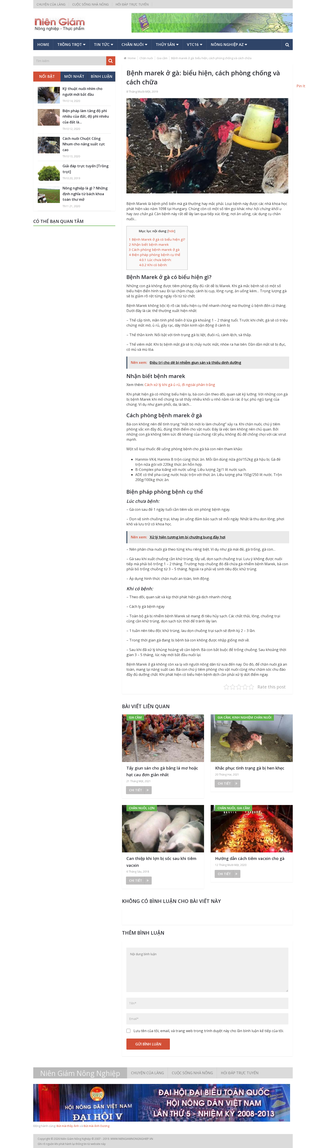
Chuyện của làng (51, 4)
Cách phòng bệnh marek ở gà (154, 249)
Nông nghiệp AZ (227, 44)
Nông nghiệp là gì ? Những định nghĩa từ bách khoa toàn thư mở (85, 194)
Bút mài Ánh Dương (96, 1126)
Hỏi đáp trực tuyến (132, 4)
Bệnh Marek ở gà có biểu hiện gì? (157, 239)
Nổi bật (47, 76)
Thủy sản (165, 44)
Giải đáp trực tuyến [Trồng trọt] (85, 169)
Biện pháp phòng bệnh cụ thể (154, 254)
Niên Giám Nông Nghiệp (80, 1073)
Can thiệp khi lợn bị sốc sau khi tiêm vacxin (161, 862)
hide (171, 231)
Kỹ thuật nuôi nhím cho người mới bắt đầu (82, 91)
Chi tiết (135, 790)
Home (43, 44)
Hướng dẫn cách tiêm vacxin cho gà (250, 858)
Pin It (301, 86)
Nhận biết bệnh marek (149, 244)
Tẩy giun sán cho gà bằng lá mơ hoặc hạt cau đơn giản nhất (162, 771)
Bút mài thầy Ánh (68, 1126)
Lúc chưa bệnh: (155, 259)
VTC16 (193, 44)
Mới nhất (74, 76)
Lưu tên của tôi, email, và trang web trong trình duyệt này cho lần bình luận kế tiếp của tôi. (209, 1030)
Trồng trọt (69, 44)
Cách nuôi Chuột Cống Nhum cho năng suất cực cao (84, 144)
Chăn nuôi (133, 44)
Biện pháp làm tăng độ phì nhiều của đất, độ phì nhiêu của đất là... (86, 116)
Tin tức (102, 44)
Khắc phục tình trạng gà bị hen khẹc (249, 768)
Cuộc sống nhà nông (90, 4)
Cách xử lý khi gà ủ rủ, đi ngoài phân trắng (180, 384)
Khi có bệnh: (153, 265)
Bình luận (101, 76)
